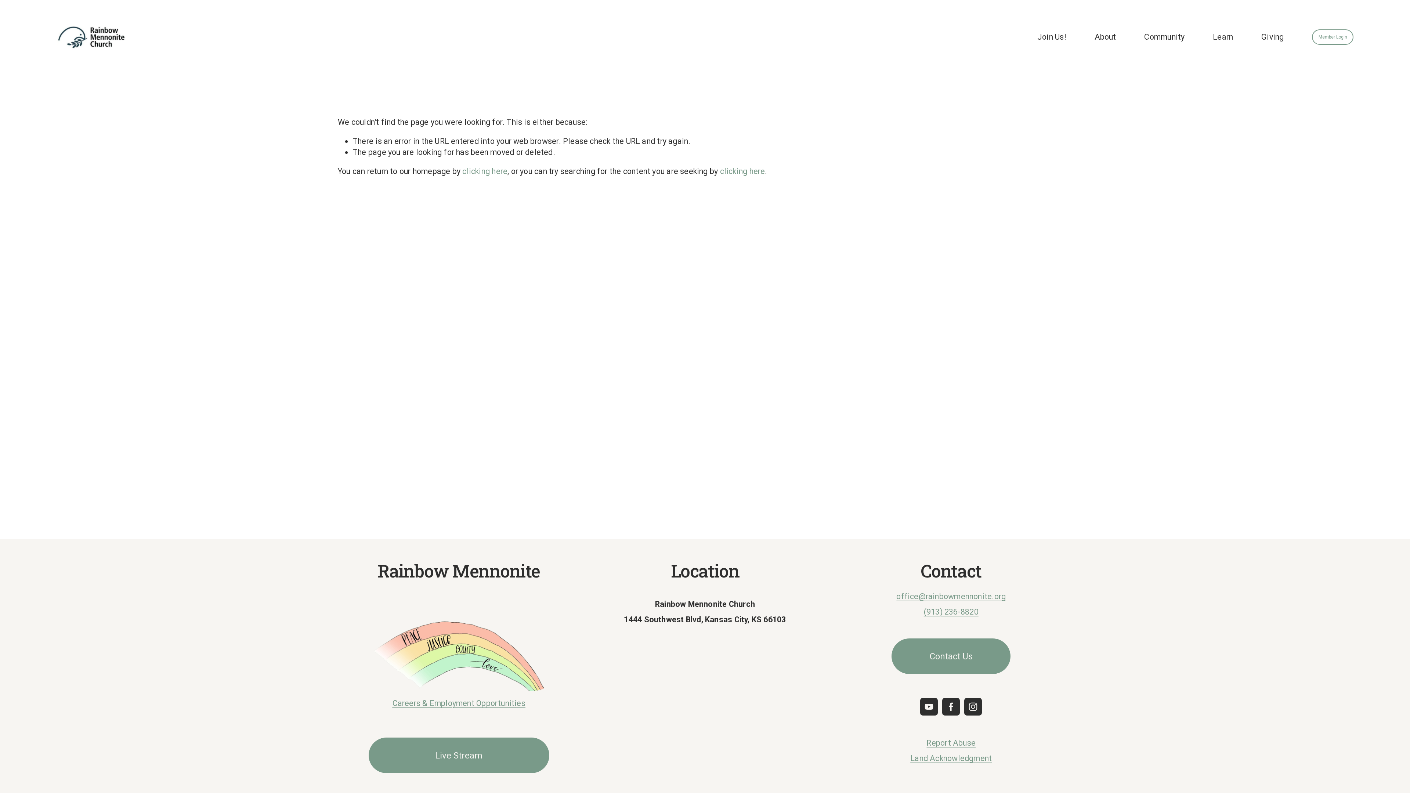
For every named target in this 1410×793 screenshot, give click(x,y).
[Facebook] (951, 707)
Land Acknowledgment (951, 758)
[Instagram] (973, 707)
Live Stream (458, 755)
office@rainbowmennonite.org (951, 596)
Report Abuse (951, 742)
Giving (1272, 36)
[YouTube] (929, 707)
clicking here (484, 171)
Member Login (1333, 37)
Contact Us (951, 656)
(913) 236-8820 (951, 611)
